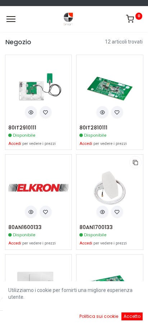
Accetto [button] (132, 316)
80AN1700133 (96, 227)
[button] (31, 112)
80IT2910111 (22, 127)
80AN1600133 (25, 227)
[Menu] (11, 19)
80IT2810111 (93, 127)
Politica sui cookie (98, 316)
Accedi (14, 143)
